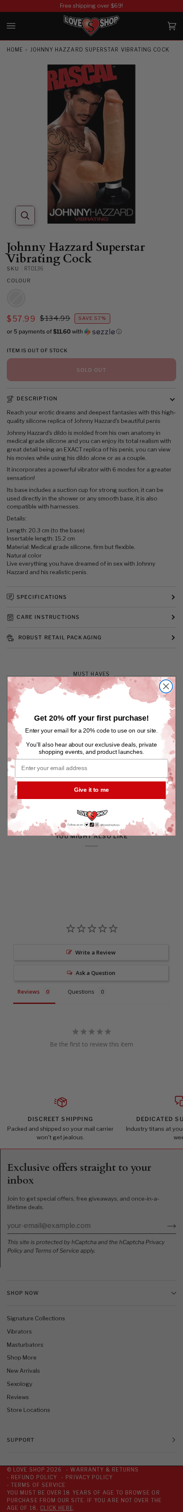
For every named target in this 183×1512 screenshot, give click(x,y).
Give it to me (91, 790)
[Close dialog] (166, 686)
